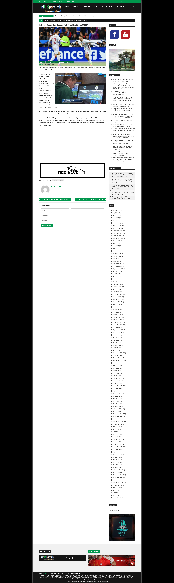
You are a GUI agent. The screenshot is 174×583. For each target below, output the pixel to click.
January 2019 (117, 442)
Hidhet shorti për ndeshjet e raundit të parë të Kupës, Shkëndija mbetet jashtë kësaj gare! (123, 116)
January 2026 (117, 228)
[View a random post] (133, 6)
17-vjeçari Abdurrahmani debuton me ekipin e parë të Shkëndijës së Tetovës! (124, 153)
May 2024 (116, 279)
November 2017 (118, 477)
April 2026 (116, 220)
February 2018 (117, 470)
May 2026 (116, 218)
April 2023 (116, 312)
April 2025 (116, 251)
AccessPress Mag (75, 573)
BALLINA (52, 20)
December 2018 (117, 444)
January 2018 (117, 472)
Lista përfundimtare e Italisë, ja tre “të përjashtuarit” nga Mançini (122, 180)
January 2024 (117, 289)
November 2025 (118, 233)
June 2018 (116, 459)
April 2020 (116, 404)
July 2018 (115, 457)
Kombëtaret (70, 62)
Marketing (74, 1)
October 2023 (117, 297)
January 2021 (117, 381)
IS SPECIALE (110, 6)
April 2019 (116, 434)
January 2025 (117, 258)
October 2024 (117, 266)
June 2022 (116, 337)
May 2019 (116, 432)
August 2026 (116, 210)
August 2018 (116, 454)
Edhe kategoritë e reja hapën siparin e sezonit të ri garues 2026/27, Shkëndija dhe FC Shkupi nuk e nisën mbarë (124, 86)
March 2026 (116, 223)
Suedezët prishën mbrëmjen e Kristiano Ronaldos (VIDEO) (56, 199)
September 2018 (118, 452)
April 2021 (116, 373)
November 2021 (118, 355)
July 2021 (115, 365)
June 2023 (116, 307)
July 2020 (115, 396)
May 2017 (116, 493)
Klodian (114, 179)
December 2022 (117, 322)
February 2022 (117, 348)
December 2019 (117, 414)
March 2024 (116, 284)
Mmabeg (115, 197)
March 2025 (116, 253)
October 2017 (117, 480)
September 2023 (118, 299)
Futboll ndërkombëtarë (59, 62)
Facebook (133, 1)
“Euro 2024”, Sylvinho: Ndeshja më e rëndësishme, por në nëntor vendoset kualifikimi (122, 174)
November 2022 (118, 325)
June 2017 (116, 490)
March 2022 (116, 345)
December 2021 (117, 353)
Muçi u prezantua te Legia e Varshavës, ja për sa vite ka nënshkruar (122, 186)
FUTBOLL (67, 6)
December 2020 (117, 383)
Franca (55, 180)
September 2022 (118, 330)
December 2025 (117, 230)
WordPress (60, 573)
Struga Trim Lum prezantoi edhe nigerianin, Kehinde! (122, 125)
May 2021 (116, 370)
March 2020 (116, 406)
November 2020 (118, 386)
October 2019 (117, 419)
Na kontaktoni (67, 1)
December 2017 (117, 475)
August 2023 (116, 302)
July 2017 (115, 487)
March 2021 (116, 376)
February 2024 (117, 286)
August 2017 (116, 485)
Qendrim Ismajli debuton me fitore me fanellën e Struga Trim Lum (123, 147)
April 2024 (116, 281)
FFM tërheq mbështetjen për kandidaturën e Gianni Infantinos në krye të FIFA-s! (123, 136)
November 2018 (118, 447)
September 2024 (118, 269)
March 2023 (116, 314)
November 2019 (118, 416)
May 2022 (116, 340)
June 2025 (116, 246)
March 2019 (116, 437)
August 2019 (116, 424)
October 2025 (117, 236)
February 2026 (117, 225)
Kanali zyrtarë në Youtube (123, 1)
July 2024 (115, 274)
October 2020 (117, 388)
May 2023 (116, 309)
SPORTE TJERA (98, 6)
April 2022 (116, 342)
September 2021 (118, 360)
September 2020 (118, 391)
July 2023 (115, 304)
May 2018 (116, 462)
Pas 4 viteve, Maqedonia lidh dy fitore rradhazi (89, 199)
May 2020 (116, 401)
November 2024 (118, 264)
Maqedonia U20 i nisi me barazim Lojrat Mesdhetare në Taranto (123, 109)
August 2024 (116, 271)
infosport (41, 64)
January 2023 (117, 320)
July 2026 (115, 213)
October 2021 (117, 358)
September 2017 (118, 482)
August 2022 (116, 332)
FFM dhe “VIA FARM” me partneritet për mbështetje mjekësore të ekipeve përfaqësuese (124, 141)
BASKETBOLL (77, 6)
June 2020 (116, 398)
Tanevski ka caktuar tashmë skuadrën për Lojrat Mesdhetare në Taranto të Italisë (124, 130)
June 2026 (116, 215)
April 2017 (116, 495)
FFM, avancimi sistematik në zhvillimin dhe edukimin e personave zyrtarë (123, 92)
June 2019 (116, 429)
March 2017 (116, 498)
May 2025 (116, 248)
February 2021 (117, 378)
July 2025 (115, 243)
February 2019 (117, 439)
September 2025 (118, 238)
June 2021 (116, 368)
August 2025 (116, 241)
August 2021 (116, 363)
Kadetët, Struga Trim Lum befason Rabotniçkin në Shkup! (123, 80)
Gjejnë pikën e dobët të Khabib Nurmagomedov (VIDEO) (123, 197)
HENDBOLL (87, 6)
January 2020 (117, 411)
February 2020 (117, 409)
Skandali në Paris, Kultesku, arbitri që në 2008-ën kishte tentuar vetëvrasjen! (123, 192)
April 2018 (116, 465)
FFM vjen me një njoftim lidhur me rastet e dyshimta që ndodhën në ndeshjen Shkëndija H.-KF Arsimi (123, 98)
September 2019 (118, 421)
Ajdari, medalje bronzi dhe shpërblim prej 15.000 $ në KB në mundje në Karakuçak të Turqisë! (123, 159)
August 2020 (116, 393)
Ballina (54, 1)
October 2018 (117, 449)
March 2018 (116, 467)
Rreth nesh (59, 1)
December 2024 (117, 261)
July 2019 (115, 426)
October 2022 (117, 327)
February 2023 (117, 317)
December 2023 (117, 292)
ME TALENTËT (121, 6)
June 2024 (116, 276)
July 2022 (115, 335)
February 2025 (117, 256)
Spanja (61, 180)
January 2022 (117, 350)
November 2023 (118, 294)
